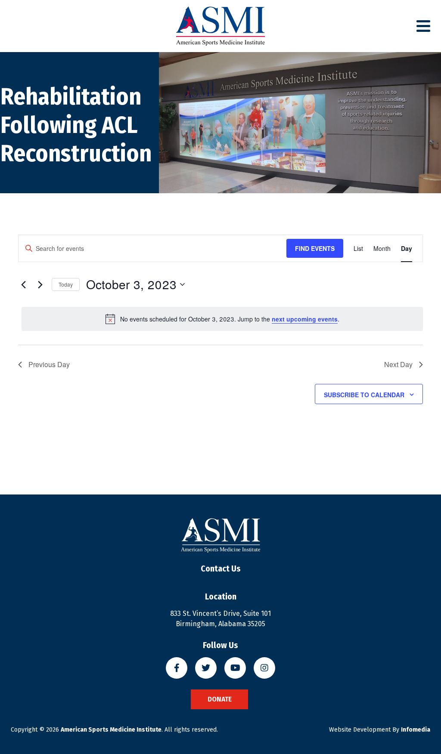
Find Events (315, 248)
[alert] (222, 319)
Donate (220, 699)
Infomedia (415, 729)
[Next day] (40, 284)
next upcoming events (305, 319)
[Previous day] (23, 284)
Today (66, 284)
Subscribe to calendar (364, 394)
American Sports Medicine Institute (111, 729)
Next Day (398, 364)
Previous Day (49, 364)
